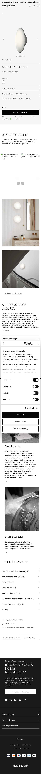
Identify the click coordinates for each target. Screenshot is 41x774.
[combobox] (20, 571)
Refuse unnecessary (20, 429)
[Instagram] (11, 700)
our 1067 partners (15, 354)
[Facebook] (6, 700)
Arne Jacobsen (13, 72)
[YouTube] (25, 700)
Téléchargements (24, 98)
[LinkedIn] (15, 700)
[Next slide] (37, 39)
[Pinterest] (20, 700)
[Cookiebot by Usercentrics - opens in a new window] (25, 343)
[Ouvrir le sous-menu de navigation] (37, 7)
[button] (16, 56)
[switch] (36, 386)
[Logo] (8, 7)
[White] (3, 82)
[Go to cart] (34, 6)
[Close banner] (38, 343)
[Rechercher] (30, 6)
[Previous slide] (4, 39)
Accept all (20, 415)
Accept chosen (20, 422)
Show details (29, 408)
